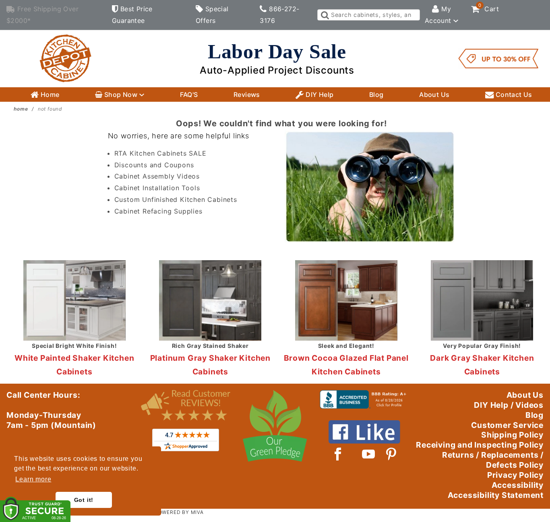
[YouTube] (369, 454)
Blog (376, 94)
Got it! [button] (84, 500)
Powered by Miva (179, 512)
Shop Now (121, 94)
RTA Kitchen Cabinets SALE (160, 153)
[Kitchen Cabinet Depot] (65, 58)
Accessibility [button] (518, 485)
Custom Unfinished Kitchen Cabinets (175, 199)
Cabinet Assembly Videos (157, 176)
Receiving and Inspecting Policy (480, 445)
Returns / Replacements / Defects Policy (493, 460)
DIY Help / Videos (509, 405)
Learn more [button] (33, 479)
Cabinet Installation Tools (157, 188)
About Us (434, 94)
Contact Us (513, 94)
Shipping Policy (512, 435)
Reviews (247, 94)
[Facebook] (338, 454)
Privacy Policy (515, 475)
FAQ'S (189, 94)
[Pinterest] (391, 454)
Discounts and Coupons (154, 165)
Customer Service (507, 425)
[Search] (324, 15)
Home (49, 94)
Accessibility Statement (496, 495)
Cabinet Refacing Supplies (158, 211)
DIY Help (319, 94)
